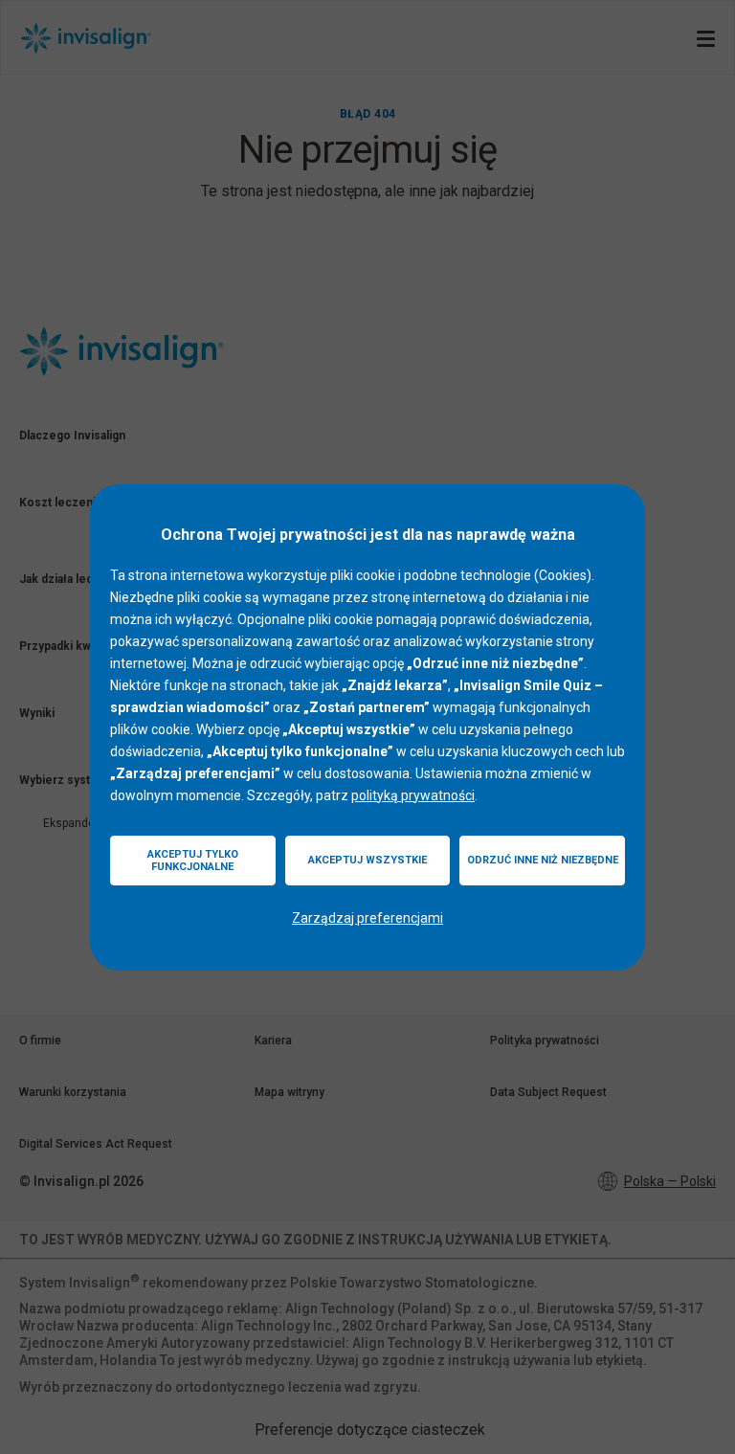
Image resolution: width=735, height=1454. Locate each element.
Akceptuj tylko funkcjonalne (192, 860)
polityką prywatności (413, 795)
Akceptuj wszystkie (367, 860)
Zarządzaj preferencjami (367, 918)
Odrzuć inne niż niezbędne (542, 860)
